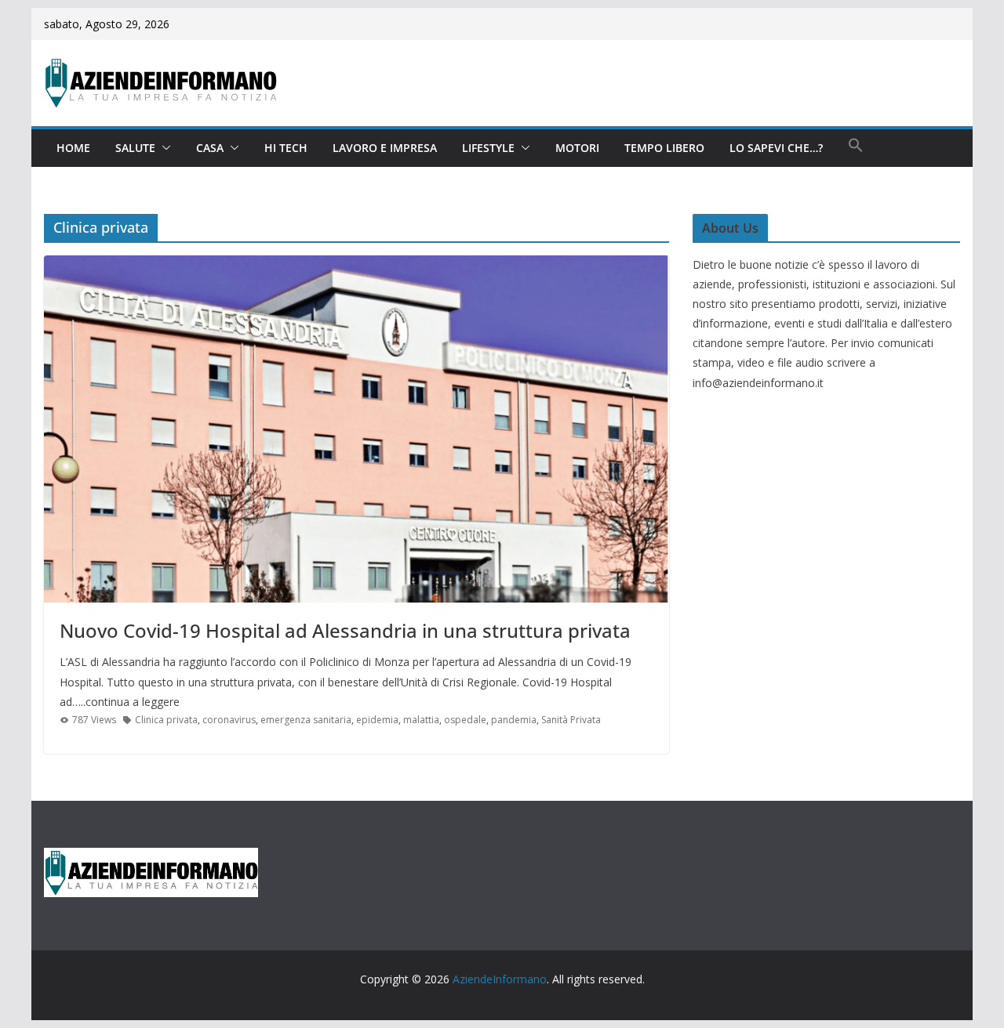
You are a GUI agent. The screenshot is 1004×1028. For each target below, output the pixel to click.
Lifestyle (488, 147)
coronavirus (229, 719)
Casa (210, 147)
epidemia (377, 719)
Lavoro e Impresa (385, 147)
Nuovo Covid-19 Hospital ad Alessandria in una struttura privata (345, 630)
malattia (421, 719)
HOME (73, 147)
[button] (163, 148)
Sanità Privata (571, 719)
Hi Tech (285, 147)
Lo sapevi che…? (776, 147)
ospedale (465, 719)
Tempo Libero (664, 147)
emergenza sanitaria (305, 719)
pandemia (514, 719)
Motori (577, 147)
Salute (135, 147)
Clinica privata (166, 719)
